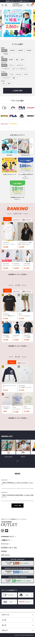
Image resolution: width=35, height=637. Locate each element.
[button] (22, 461)
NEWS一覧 (17, 505)
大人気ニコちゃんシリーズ (9, 174)
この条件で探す (17, 91)
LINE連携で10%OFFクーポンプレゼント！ (17, 198)
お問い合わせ (5, 555)
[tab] (13, 38)
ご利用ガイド (5, 540)
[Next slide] (32, 24)
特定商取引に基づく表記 (9, 547)
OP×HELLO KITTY (25, 155)
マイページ (4, 544)
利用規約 (4, 551)
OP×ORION (9, 155)
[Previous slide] (2, 24)
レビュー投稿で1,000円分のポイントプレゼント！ (25, 176)
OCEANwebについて (7, 536)
